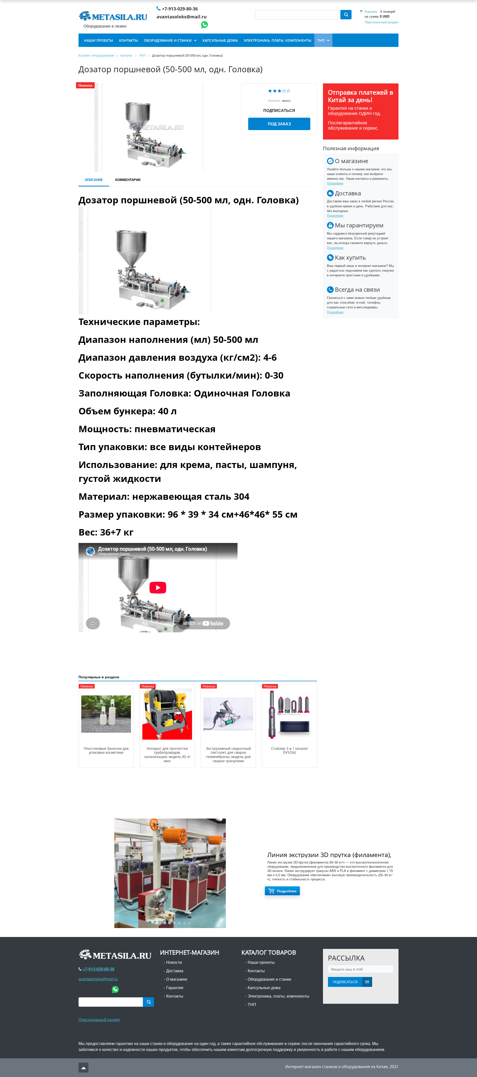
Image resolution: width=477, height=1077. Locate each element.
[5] (288, 90)
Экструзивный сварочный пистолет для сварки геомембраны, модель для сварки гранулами (228, 754)
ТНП (252, 1004)
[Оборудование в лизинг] (114, 17)
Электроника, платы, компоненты (278, 996)
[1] (270, 90)
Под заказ (279, 124)
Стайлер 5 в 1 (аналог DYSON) (289, 750)
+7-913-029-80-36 (180, 9)
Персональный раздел (381, 22)
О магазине (176, 979)
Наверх (83, 1068)
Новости (174, 962)
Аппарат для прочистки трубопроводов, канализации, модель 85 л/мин (167, 754)
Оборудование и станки (269, 979)
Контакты (174, 996)
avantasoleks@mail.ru (182, 17)
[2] (275, 90)
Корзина (371, 11)
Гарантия (174, 987)
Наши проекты (261, 962)
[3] (279, 90)
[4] (284, 90)
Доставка (174, 970)
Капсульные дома (264, 987)
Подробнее (335, 183)
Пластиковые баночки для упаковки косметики (106, 750)
